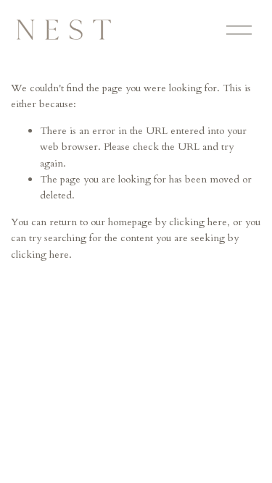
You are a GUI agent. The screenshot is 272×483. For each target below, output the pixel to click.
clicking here (198, 222)
